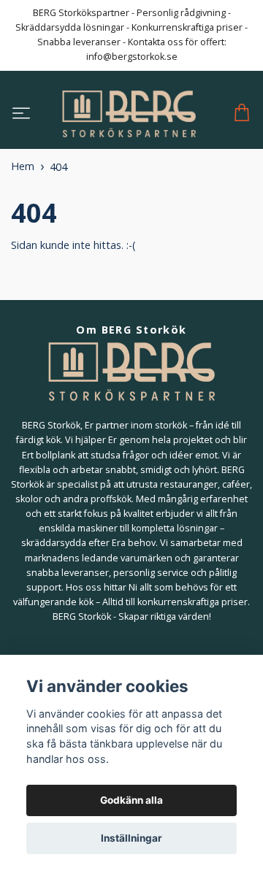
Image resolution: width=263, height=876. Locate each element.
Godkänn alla (131, 800)
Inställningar (131, 838)
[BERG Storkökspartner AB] (129, 114)
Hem (22, 166)
